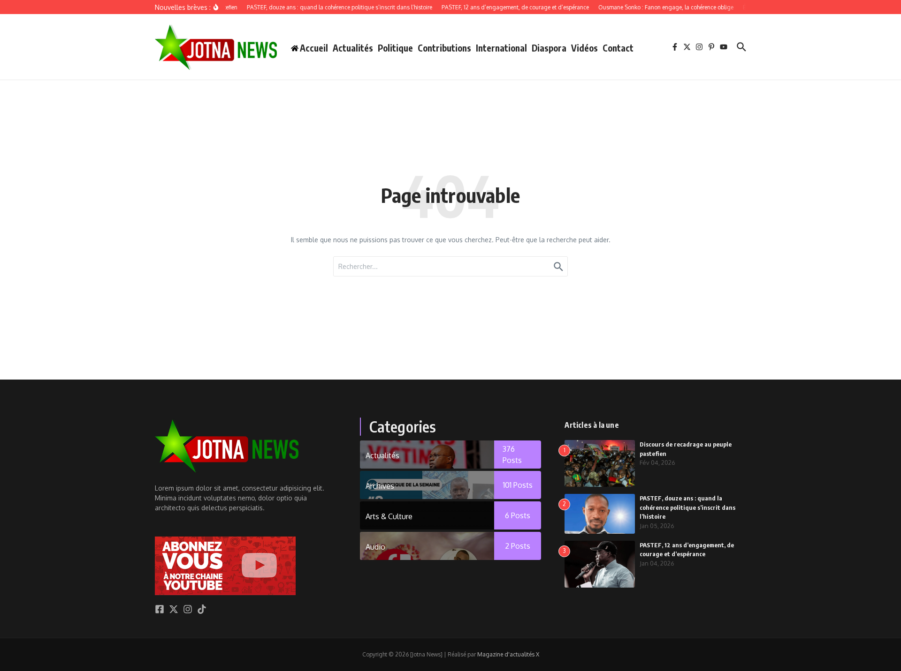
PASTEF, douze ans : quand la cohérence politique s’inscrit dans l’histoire (687, 507)
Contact (618, 47)
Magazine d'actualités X (508, 654)
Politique (395, 47)
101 (518, 485)
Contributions (444, 47)
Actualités (353, 47)
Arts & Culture (389, 516)
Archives (380, 486)
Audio (375, 547)
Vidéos (584, 47)
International (501, 47)
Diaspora (549, 47)
